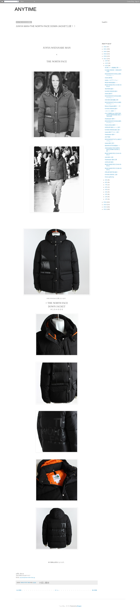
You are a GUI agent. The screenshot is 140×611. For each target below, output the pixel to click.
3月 (106, 194)
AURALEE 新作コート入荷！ (113, 127)
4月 (106, 192)
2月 (106, 196)
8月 (106, 182)
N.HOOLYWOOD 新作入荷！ (113, 130)
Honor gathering (109, 177)
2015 (105, 204)
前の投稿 (94, 590)
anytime (22, 577)
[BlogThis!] (42, 583)
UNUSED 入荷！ (109, 157)
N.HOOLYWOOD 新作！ (111, 108)
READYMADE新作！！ (111, 82)
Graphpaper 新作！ (110, 118)
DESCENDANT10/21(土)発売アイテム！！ (113, 103)
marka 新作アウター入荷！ (112, 132)
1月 (106, 199)
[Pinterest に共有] (48, 583)
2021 (105, 49)
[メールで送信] (40, 583)
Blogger (79, 606)
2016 (105, 202)
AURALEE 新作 (109, 162)
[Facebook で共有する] (46, 583)
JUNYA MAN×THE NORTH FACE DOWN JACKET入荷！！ (112, 149)
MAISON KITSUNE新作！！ (112, 145)
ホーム (57, 590)
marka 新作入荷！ (110, 143)
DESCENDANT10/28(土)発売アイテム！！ (113, 74)
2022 (105, 46)
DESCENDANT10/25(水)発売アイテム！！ (113, 96)
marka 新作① (108, 93)
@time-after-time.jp (29, 577)
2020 (105, 51)
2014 (105, 207)
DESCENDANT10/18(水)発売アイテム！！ (113, 121)
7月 (106, 184)
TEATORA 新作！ (109, 89)
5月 (106, 189)
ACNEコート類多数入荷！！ (113, 67)
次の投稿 (18, 590)
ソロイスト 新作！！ (110, 111)
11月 (106, 63)
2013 (105, 209)
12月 (106, 60)
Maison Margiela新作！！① (112, 106)
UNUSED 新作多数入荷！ (112, 100)
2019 (105, 54)
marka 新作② (108, 77)
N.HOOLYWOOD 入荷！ (111, 174)
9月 (106, 180)
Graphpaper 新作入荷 (111, 159)
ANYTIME (25, 9)
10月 (106, 65)
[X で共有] (44, 583)
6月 (106, 187)
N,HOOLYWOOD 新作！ (111, 91)
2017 (105, 58)
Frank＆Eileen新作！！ (111, 125)
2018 (105, 56)
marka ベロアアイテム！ (111, 80)
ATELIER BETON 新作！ (111, 172)
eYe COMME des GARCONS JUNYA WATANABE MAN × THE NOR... (113, 115)
